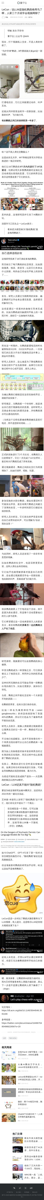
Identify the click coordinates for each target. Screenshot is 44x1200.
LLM (4, 1038)
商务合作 (34, 1192)
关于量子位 (10, 1192)
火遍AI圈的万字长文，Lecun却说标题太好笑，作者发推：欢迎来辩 (30, 1067)
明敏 (6, 17)
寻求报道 (26, 1192)
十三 (19, 1058)
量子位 (30, 17)
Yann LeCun (12, 1038)
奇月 (19, 1108)
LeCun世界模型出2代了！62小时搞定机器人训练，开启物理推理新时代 (30, 1079)
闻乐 (19, 1083)
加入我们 (18, 1192)
